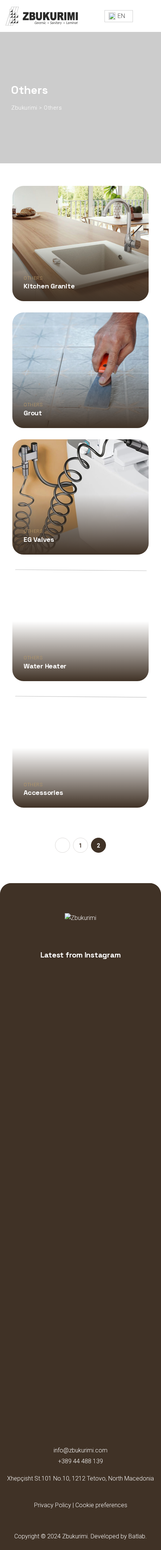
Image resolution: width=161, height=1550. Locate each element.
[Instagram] (73, 1495)
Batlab (136, 1536)
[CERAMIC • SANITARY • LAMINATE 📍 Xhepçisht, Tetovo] (33, 1078)
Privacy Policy (52, 1505)
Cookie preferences (101, 1505)
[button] (118, 16)
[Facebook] (59, 1495)
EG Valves (39, 539)
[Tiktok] (101, 1495)
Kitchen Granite (49, 286)
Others (33, 278)
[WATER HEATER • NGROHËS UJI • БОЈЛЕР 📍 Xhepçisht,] (81, 1083)
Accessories (43, 792)
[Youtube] (87, 1495)
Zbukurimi (75, 1536)
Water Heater (45, 666)
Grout (33, 413)
